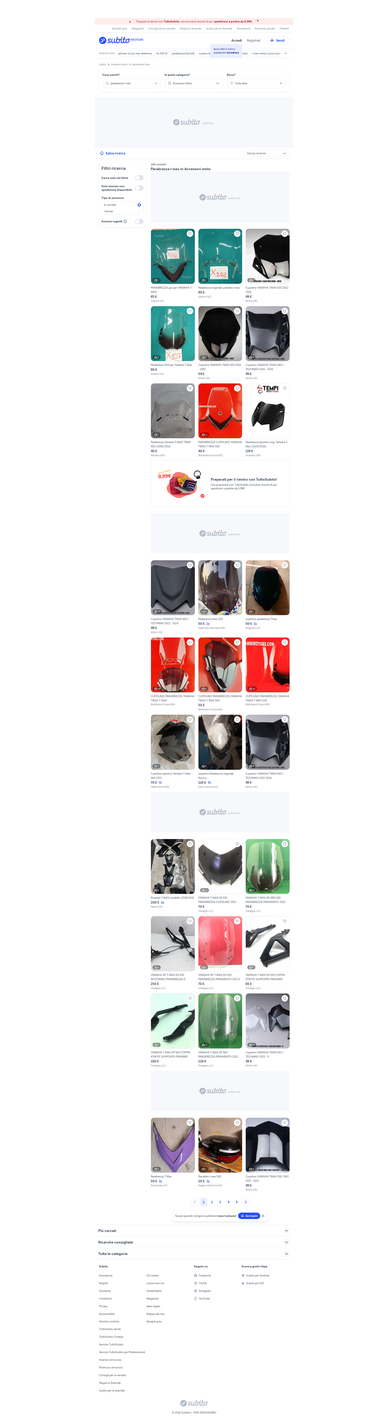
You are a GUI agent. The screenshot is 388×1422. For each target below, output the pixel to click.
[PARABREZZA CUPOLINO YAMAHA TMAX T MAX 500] (220, 420)
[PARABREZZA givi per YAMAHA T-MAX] (173, 266)
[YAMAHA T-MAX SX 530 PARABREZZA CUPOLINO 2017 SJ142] (220, 876)
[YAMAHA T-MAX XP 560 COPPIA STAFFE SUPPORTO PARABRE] (173, 1030)
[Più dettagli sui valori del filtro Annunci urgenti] (125, 221)
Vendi (280, 40)
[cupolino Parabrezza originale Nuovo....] (220, 752)
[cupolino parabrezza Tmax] (268, 597)
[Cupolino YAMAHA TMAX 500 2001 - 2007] (220, 343)
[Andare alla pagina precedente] (195, 1202)
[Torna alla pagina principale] (122, 40)
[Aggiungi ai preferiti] (190, 233)
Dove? (231, 75)
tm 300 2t (161, 53)
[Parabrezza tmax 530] (220, 597)
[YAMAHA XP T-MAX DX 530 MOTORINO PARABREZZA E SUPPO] (173, 953)
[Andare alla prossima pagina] (246, 1202)
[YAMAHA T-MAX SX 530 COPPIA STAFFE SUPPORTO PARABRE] (268, 953)
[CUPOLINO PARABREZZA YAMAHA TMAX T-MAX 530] (268, 674)
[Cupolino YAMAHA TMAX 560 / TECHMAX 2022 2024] (268, 752)
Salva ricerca (115, 153)
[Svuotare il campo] (156, 83)
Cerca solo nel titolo (114, 178)
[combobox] (132, 83)
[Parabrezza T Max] (173, 1155)
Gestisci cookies (109, 1321)
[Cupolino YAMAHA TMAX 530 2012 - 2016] (268, 266)
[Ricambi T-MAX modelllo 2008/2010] (173, 876)
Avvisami (252, 1216)
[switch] (139, 177)
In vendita (110, 205)
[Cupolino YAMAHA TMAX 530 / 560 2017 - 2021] (268, 1155)
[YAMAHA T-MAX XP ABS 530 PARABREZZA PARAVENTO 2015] (268, 876)
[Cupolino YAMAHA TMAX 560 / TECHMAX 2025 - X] (268, 1030)
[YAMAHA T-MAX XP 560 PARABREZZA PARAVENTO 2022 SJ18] (220, 1030)
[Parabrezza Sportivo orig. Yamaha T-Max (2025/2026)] (268, 420)
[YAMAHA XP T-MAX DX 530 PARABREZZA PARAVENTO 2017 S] (220, 953)
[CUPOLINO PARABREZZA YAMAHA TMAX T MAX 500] (220, 674)
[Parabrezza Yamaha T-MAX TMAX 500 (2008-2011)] (173, 420)
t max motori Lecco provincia (269, 53)
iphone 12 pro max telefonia (135, 53)
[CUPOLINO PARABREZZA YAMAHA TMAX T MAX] (173, 674)
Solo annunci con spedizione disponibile (116, 188)
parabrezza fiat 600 (183, 53)
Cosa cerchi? (111, 75)
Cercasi (108, 211)
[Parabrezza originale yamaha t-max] (220, 266)
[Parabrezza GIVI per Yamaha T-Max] (173, 343)
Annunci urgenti (111, 221)
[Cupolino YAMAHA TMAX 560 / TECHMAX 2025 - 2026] (268, 343)
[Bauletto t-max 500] (220, 1155)
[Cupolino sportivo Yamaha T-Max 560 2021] (173, 752)
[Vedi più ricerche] (286, 53)
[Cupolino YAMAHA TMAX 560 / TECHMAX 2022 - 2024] (173, 597)
